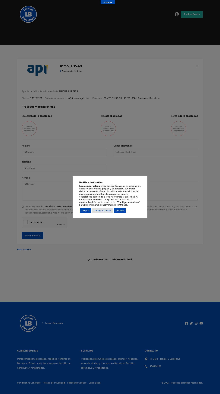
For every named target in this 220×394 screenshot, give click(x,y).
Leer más (120, 210)
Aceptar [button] (85, 210)
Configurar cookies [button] (102, 210)
